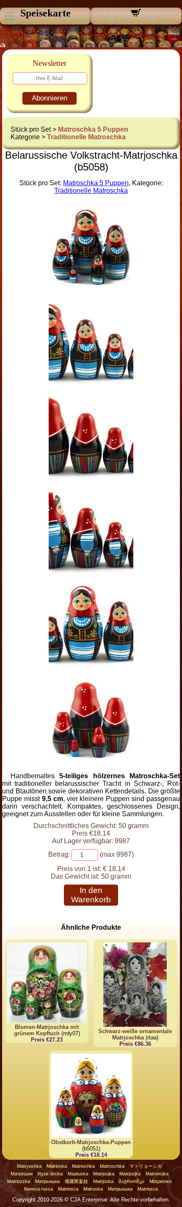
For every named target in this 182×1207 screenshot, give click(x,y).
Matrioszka (18, 1181)
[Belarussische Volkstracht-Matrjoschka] (91, 287)
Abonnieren (49, 98)
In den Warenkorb (91, 895)
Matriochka (83, 1166)
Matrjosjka (103, 1173)
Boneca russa (38, 1188)
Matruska (93, 1188)
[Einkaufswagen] (136, 15)
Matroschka (112, 1166)
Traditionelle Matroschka (86, 137)
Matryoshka (29, 1166)
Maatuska (78, 1173)
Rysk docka (50, 1173)
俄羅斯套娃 (76, 1181)
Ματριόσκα (160, 1181)
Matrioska (57, 1166)
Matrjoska (103, 1181)
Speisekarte (45, 13)
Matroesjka (157, 1173)
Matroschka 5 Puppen (93, 129)
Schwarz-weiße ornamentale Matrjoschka (135, 1034)
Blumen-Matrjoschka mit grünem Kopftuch (46, 1030)
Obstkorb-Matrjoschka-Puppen (91, 1142)
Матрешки (22, 1173)
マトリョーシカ (146, 1166)
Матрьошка (47, 1181)
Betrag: (59, 854)
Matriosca (68, 1188)
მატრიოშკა (131, 1181)
